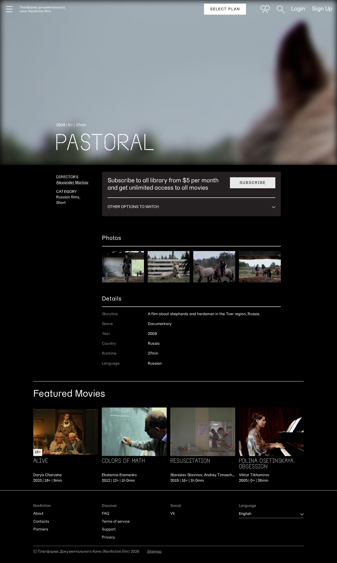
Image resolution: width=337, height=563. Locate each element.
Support (109, 529)
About (38, 514)
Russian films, (68, 197)
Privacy (108, 537)
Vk (172, 514)
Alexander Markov (72, 183)
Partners (40, 529)
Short (61, 203)
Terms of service (116, 522)
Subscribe (253, 183)
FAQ (105, 514)
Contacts (41, 522)
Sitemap (154, 552)
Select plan (225, 9)
